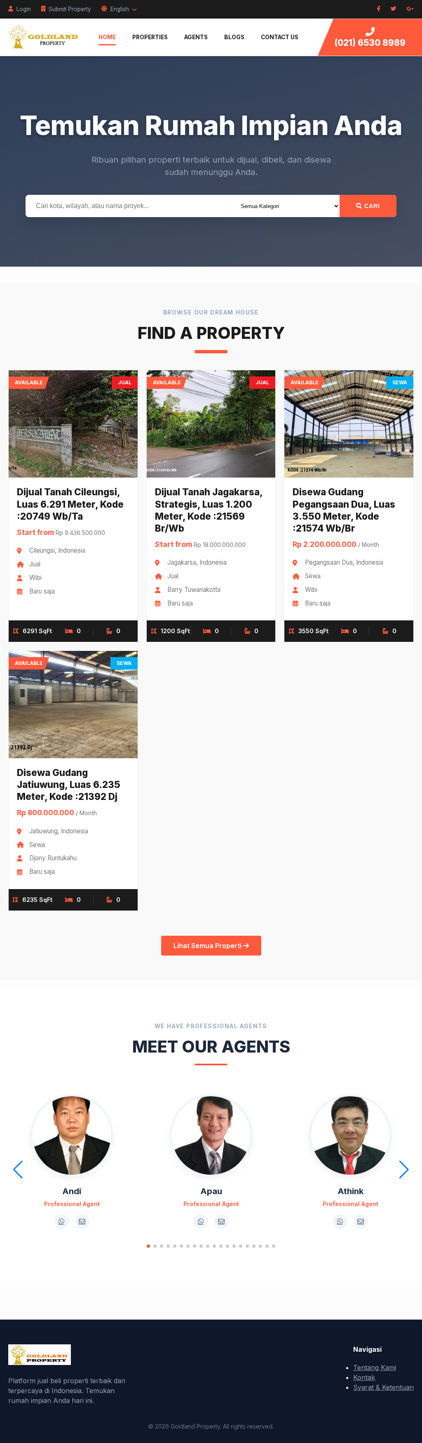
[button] (148, 1246)
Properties (150, 37)
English (119, 9)
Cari (371, 206)
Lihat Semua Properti (208, 945)
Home (107, 37)
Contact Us (279, 37)
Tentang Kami (374, 1367)
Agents (196, 37)
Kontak (364, 1377)
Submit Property (70, 9)
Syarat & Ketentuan (383, 1387)
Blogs (234, 37)
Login (23, 9)
